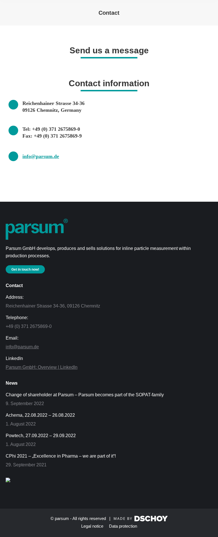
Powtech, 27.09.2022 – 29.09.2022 (41, 435)
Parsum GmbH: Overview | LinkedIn (41, 367)
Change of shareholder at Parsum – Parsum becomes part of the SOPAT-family (85, 394)
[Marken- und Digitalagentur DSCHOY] (141, 519)
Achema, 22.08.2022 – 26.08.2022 (40, 415)
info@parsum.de (40, 156)
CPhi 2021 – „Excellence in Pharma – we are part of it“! (61, 456)
